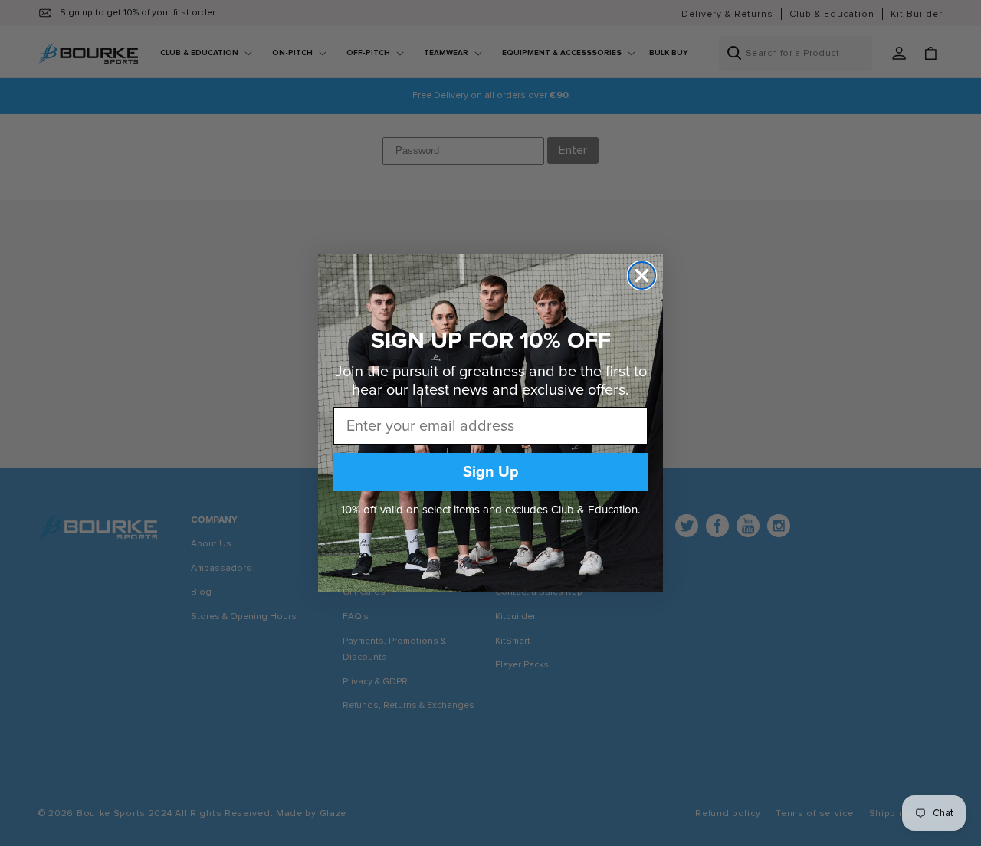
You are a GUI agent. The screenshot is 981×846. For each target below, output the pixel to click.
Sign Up (491, 472)
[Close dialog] (641, 275)
